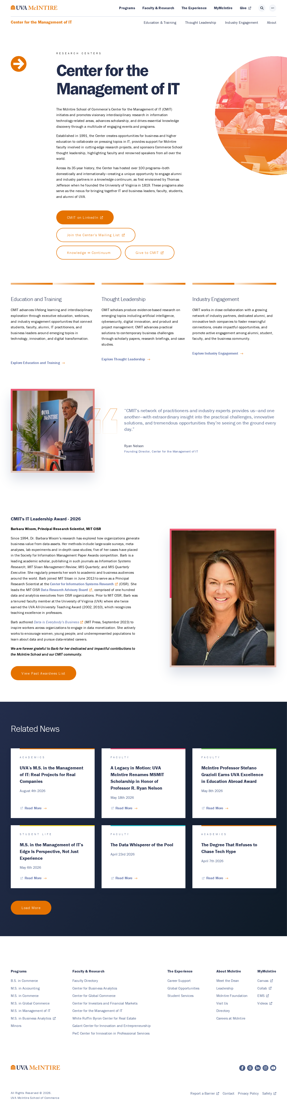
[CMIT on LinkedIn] (85, 217)
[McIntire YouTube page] (273, 1068)
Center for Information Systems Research (82, 584)
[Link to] (31, 908)
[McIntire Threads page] (250, 1068)
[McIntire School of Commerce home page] (34, 12)
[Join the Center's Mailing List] (95, 235)
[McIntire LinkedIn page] (258, 1068)
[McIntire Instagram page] (266, 1068)
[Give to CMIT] (149, 253)
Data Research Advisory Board (64, 589)
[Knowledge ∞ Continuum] (89, 253)
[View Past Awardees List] (43, 673)
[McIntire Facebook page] (242, 1068)
